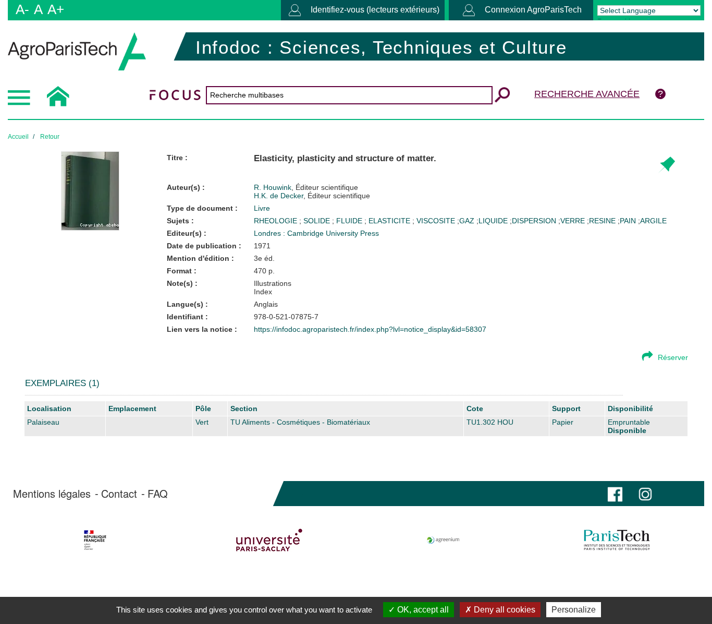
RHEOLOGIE (276, 221)
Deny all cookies (503, 609)
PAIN (628, 221)
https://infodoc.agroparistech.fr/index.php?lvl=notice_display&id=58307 (370, 329)
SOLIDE (317, 221)
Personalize (573, 609)
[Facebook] (615, 493)
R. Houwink (306, 187)
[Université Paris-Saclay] (269, 540)
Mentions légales (52, 493)
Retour (49, 136)
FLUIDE (350, 221)
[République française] (95, 540)
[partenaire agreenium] (443, 540)
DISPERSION (534, 221)
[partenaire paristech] (617, 540)
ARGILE (653, 221)
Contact (119, 493)
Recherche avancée (587, 94)
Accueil (18, 136)
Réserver (673, 357)
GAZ (466, 221)
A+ (55, 9)
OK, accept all (422, 609)
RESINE (602, 221)
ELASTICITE (390, 221)
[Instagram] (645, 493)
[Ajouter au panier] (666, 165)
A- (22, 9)
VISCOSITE (436, 221)
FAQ (158, 493)
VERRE (572, 221)
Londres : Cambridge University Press (316, 233)
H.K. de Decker (312, 195)
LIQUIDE (493, 221)
